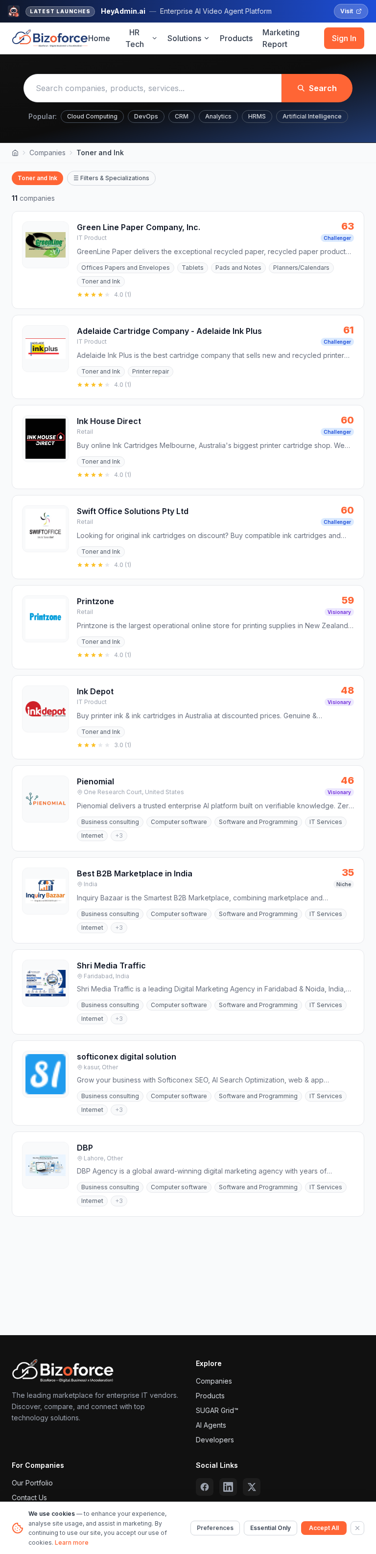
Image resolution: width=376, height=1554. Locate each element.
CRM (181, 116)
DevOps (146, 116)
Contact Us (29, 1497)
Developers (215, 1440)
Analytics (218, 116)
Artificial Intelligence (312, 116)
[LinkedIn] (228, 1487)
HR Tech (134, 38)
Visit (346, 11)
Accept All (324, 1527)
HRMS (257, 116)
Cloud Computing (92, 116)
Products (236, 38)
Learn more (72, 1542)
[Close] (357, 1528)
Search (323, 88)
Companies (47, 152)
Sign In (344, 38)
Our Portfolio (32, 1483)
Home (99, 38)
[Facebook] (204, 1487)
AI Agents (211, 1425)
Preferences (215, 1527)
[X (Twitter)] (251, 1487)
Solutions (184, 38)
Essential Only (270, 1527)
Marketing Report (281, 38)
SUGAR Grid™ (217, 1410)
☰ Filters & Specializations (111, 178)
